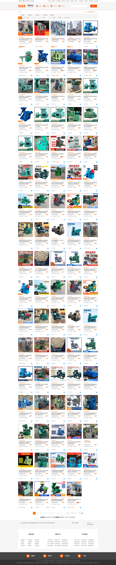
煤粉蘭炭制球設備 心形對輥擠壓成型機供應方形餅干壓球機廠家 (57, 270)
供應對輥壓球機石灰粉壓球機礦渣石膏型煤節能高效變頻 (57, 155)
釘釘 (87, 562)
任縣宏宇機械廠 (38, 185)
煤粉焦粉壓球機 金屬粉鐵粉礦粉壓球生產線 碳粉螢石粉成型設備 (25, 183)
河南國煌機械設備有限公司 (87, 185)
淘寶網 (41, 562)
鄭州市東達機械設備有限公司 (22, 502)
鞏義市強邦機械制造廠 (22, 214)
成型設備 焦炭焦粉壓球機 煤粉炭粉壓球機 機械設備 (41, 68)
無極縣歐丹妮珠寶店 (77, 543)
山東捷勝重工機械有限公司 (87, 214)
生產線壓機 (37, 545)
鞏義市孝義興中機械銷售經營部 (71, 99)
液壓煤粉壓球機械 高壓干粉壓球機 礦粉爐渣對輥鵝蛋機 (58, 97)
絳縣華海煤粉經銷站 (58, 541)
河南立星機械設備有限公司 (71, 473)
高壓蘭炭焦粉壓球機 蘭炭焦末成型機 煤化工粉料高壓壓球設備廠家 (25, 270)
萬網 (77, 562)
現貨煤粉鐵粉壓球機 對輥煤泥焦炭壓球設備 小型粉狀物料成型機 (57, 212)
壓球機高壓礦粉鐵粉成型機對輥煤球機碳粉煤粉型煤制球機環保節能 (57, 500)
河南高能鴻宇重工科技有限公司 (71, 185)
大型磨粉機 (25, 43)
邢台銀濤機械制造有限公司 (55, 502)
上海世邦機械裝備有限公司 (55, 41)
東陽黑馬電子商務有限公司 (93, 545)
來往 (85, 562)
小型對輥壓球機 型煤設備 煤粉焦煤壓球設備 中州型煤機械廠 (74, 126)
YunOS (70, 562)
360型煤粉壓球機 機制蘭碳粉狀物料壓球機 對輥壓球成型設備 (25, 500)
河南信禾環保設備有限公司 (55, 99)
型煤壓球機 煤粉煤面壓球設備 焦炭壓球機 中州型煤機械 (90, 39)
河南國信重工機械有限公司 (38, 358)
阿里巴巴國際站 (25, 562)
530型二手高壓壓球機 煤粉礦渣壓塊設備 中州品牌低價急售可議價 (41, 270)
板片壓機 (22, 541)
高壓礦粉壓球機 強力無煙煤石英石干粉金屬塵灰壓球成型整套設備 (25, 443)
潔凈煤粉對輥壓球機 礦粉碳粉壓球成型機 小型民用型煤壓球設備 (41, 155)
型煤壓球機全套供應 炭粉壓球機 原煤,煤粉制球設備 (25, 385)
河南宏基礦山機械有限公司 (71, 502)
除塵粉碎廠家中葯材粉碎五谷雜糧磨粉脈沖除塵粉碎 (41, 39)
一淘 (50, 562)
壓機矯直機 (37, 543)
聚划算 (47, 562)
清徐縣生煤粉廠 (64, 541)
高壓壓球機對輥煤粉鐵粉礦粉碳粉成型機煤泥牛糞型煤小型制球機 (41, 183)
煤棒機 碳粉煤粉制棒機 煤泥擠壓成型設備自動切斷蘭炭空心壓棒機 (41, 443)
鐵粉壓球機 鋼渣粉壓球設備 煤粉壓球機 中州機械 (90, 97)
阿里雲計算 (66, 562)
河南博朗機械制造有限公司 (55, 473)
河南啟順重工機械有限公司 (55, 444)
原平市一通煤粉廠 (50, 543)
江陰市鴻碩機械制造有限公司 (38, 41)
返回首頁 (66, 517)
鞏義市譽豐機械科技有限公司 (87, 473)
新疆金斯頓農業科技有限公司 (79, 541)
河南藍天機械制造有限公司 (55, 70)
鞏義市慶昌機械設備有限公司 (38, 444)
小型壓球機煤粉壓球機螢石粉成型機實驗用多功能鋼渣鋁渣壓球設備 (74, 241)
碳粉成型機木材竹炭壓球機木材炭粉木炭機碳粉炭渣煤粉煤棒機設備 (74, 183)
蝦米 (62, 562)
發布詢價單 (89, 522)
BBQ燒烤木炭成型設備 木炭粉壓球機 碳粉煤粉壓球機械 (74, 97)
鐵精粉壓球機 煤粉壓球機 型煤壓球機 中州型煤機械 (41, 126)
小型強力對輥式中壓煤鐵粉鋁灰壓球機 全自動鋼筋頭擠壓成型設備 (90, 414)
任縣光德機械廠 (38, 214)
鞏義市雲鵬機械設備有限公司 (87, 358)
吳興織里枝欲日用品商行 (71, 387)
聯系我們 (74, 560)
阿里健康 (90, 562)
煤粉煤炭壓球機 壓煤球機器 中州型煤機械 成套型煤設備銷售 (90, 126)
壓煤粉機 (76, 522)
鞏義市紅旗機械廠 (38, 156)
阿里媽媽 (59, 562)
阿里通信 (74, 562)
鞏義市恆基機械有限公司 (71, 214)
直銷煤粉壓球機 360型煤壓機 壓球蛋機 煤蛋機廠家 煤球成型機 (90, 241)
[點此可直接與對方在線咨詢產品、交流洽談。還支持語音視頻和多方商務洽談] (96, 46)
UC (79, 562)
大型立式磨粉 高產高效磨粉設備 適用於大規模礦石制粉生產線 (25, 39)
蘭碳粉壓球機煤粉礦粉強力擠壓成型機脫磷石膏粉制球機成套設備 (90, 471)
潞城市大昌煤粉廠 (57, 545)
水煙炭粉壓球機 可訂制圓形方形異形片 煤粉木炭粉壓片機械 (25, 68)
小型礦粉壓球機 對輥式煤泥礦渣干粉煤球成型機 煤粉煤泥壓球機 (90, 212)
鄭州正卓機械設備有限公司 (55, 358)
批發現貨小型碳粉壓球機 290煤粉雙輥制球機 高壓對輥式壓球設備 (57, 443)
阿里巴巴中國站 (32, 562)
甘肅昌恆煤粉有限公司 (58, 543)
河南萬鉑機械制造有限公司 (38, 70)
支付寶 (82, 562)
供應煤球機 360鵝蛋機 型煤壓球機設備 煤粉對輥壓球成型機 (41, 414)
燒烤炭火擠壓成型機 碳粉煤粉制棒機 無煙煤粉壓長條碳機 (74, 443)
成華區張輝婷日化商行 (85, 541)
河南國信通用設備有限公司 (71, 70)
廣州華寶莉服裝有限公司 (92, 543)
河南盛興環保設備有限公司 (22, 473)
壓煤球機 (22, 543)
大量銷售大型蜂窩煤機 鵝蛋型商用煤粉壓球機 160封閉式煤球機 (74, 471)
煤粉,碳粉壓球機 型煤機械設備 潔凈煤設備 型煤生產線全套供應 (57, 126)
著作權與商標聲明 (51, 560)
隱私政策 (65, 560)
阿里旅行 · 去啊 (54, 562)
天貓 (44, 562)
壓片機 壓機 (37, 541)
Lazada (97, 562)
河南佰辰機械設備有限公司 (22, 41)
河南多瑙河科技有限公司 (22, 185)
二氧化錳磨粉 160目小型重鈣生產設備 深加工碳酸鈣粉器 (74, 39)
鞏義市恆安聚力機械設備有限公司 (55, 156)
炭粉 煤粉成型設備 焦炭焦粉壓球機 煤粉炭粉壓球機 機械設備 (25, 126)
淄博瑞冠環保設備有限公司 (22, 99)
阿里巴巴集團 (19, 562)
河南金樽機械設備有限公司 (38, 99)
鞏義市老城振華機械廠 (71, 358)
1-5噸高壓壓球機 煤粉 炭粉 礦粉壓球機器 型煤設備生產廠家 (41, 385)
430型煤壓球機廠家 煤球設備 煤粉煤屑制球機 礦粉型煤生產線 (25, 414)
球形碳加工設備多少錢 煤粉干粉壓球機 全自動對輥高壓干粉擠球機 (74, 270)
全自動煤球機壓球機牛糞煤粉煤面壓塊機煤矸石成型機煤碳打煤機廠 (41, 212)
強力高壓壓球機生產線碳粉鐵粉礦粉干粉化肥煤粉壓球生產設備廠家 (57, 471)
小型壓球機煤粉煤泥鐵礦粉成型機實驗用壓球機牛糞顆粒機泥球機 (57, 385)
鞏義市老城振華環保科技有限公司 (71, 156)
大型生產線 (29, 43)
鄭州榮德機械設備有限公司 (38, 502)
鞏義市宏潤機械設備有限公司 (38, 473)
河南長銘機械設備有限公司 (71, 444)
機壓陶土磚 (30, 545)
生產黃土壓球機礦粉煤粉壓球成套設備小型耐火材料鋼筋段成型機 (74, 414)
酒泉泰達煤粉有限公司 (51, 545)
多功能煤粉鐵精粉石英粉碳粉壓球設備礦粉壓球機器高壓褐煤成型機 (25, 471)
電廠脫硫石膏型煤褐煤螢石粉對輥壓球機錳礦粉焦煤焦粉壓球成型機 (90, 155)
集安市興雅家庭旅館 (84, 545)
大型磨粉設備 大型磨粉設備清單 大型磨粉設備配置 (57, 39)
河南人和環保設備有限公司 (55, 214)
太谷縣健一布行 (84, 543)
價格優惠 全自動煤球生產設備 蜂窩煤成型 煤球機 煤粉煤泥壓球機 (41, 471)
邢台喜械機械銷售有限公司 (22, 243)
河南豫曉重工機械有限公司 (87, 156)
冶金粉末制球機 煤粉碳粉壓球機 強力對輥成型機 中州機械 (25, 155)
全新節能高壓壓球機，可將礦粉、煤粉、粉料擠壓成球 (57, 241)
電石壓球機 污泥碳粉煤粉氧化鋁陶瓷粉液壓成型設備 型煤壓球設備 (57, 68)
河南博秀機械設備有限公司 (87, 444)
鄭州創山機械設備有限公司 (87, 243)
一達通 (94, 562)
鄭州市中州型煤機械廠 (87, 41)
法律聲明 (57, 560)
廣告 (31, 40)
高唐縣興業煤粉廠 (64, 545)
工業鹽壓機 (30, 541)
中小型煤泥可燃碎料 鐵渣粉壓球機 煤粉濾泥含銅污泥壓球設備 (74, 155)
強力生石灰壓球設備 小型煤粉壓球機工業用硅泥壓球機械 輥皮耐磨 (41, 97)
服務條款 (61, 560)
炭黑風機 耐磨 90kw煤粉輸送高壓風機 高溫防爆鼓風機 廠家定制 (25, 97)
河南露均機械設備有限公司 (71, 243)
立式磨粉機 (21, 43)
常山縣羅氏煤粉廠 (64, 543)
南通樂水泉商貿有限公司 (55, 387)
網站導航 (78, 560)
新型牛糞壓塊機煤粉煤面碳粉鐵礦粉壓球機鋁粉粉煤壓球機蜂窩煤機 (41, 241)
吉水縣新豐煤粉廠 (50, 541)
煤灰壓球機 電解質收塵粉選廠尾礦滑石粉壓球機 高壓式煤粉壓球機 (74, 68)
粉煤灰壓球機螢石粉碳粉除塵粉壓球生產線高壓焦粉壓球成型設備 (25, 212)
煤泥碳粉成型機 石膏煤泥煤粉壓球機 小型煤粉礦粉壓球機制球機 (90, 183)
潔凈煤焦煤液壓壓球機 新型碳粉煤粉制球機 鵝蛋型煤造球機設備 (41, 500)
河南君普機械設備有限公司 (22, 444)
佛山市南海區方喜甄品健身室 (79, 545)
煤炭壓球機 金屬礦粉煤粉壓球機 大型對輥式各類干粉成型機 (74, 500)
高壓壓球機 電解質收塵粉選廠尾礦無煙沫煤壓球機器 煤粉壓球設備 (90, 68)
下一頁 (67, 513)
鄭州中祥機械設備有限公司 (22, 70)
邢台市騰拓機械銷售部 (38, 243)
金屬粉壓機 (23, 545)
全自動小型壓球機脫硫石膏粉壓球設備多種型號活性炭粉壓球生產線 (57, 183)
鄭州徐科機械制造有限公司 (55, 185)
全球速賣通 (37, 562)
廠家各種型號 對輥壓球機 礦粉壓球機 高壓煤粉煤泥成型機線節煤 (58, 414)
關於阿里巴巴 (69, 560)
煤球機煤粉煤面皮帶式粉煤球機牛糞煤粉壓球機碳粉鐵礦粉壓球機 (25, 241)
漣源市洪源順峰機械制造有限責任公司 (95, 541)
